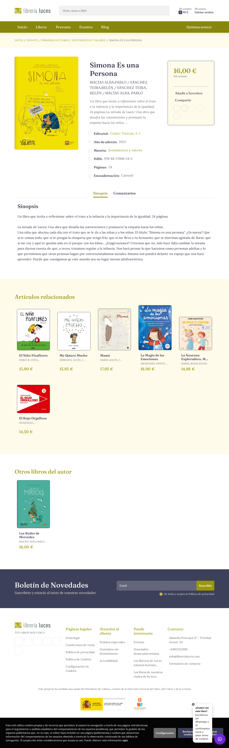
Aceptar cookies (212, 733)
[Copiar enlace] (177, 116)
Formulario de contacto (184, 663)
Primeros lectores (55, 40)
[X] (38, 641)
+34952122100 (178, 649)
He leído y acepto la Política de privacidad (189, 594)
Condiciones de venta (80, 645)
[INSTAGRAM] (28, 641)
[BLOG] (47, 641)
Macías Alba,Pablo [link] (108, 82)
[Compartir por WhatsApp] (192, 108)
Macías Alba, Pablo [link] (124, 93)
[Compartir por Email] (200, 108)
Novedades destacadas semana (146, 651)
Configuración (165, 733)
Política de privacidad (80, 652)
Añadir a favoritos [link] (188, 93)
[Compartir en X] (184, 108)
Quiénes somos (198, 27)
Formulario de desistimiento (109, 651)
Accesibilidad (109, 660)
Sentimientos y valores (89, 40)
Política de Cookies (78, 659)
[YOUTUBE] (57, 641)
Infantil (32, 40)
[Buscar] (164, 11)
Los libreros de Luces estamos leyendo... (148, 663)
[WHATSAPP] (19, 651)
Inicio (19, 40)
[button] (185, 10)
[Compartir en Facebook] (177, 108)
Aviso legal (72, 638)
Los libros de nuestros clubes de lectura (148, 674)
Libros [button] (41, 27)
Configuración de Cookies (77, 669)
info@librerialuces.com (184, 656)
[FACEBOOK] (19, 641)
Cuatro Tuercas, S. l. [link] (125, 133)
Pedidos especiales (112, 642)
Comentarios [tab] (124, 193)
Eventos (139, 642)
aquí (125, 740)
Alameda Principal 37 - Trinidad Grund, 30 (190, 640)
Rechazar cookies (188, 733)
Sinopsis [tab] (100, 193)
